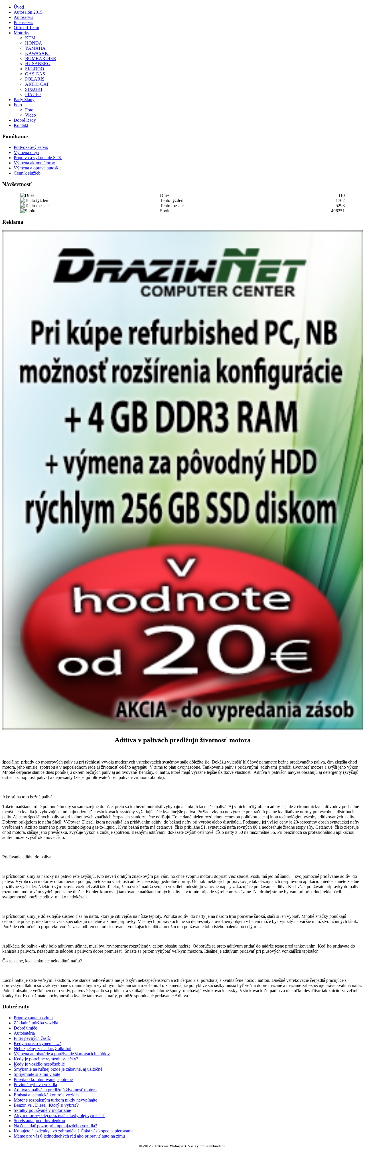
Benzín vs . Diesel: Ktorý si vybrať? (46, 1105)
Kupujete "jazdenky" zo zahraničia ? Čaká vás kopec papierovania (73, 1130)
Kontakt (21, 125)
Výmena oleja (26, 152)
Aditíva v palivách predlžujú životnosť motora (55, 1089)
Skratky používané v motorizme (42, 1110)
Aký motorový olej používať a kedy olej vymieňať (59, 1115)
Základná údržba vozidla (36, 1022)
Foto (18, 104)
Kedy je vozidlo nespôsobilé (39, 1064)
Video (30, 115)
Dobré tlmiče (25, 1028)
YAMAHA (35, 48)
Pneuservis (23, 22)
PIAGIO (33, 94)
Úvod (19, 7)
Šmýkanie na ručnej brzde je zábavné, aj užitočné (58, 1069)
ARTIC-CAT (37, 84)
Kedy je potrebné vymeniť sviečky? (46, 1058)
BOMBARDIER (40, 58)
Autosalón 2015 (28, 12)
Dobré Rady (25, 120)
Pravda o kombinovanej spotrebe (43, 1079)
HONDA (33, 43)
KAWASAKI (37, 53)
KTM (30, 37)
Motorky (21, 32)
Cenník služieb (27, 173)
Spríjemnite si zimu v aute (37, 1074)
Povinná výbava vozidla (35, 1084)
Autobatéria (24, 1033)
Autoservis (23, 17)
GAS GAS (35, 73)
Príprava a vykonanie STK (38, 157)
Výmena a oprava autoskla (38, 167)
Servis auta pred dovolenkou (39, 1120)
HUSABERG (37, 63)
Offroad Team (26, 27)
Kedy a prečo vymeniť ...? (37, 1043)
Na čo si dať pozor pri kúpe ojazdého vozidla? (55, 1125)
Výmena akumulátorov (34, 162)
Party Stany (24, 99)
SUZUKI (33, 89)
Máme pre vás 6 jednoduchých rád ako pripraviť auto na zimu (69, 1136)
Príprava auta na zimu (33, 1017)
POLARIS (34, 79)
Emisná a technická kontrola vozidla (46, 1094)
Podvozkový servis (31, 147)
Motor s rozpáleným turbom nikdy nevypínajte (55, 1100)
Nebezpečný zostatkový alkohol (42, 1048)
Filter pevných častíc (32, 1038)
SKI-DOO (34, 68)
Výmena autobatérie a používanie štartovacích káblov (62, 1053)
